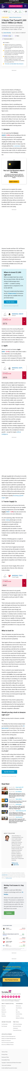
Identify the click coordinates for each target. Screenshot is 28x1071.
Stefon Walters (19, 799)
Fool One (18, 1016)
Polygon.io (17, 1000)
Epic (17, 1009)
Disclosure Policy (5, 1057)
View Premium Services (11, 980)
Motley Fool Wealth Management (9, 1038)
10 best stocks (12, 293)
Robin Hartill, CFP (19, 787)
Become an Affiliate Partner (8, 1044)
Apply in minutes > (14, 181)
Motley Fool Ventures (6, 1040)
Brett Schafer (19, 804)
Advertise (4, 1016)
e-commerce (16, 146)
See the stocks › (10, 302)
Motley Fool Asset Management (8, 1036)
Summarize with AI (8, 38)
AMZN (4, 135)
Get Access (5, 935)
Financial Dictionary (17, 1030)
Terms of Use (4, 1051)
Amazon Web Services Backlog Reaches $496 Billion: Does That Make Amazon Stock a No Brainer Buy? (17, 814)
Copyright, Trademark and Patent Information (11, 1062)
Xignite (12, 1000)
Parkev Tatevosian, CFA (21, 810)
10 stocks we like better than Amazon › (14, 63)
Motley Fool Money (20, 1018)
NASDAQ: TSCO (17, 575)
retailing (8, 520)
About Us (4, 1005)
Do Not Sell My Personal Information (9, 1068)
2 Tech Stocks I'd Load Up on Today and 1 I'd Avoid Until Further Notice (17, 802)
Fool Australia (4, 1024)
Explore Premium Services (15, 17)
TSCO (8, 511)
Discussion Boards (17, 1026)
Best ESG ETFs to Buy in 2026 (15, 789)
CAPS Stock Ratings (17, 1024)
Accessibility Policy (6, 1059)
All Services (18, 1005)
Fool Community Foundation (8, 1042)
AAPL (3, 351)
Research (4, 1009)
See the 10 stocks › (9, 772)
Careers (3, 1007)
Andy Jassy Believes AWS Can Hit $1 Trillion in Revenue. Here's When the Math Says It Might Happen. (17, 807)
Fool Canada (4, 1026)
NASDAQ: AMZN (17, 314)
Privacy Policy (4, 1054)
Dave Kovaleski (19, 817)
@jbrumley (16, 864)
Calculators (15, 1028)
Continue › (9, 913)
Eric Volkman (19, 791)
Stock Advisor (19, 1007)
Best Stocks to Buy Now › (15, 6)
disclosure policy (9, 878)
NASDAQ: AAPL (17, 368)
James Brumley (7, 32)
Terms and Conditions (6, 1065)
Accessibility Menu (14, 0)
